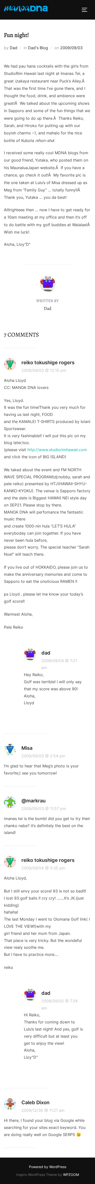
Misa (26, 748)
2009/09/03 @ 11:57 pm (43, 808)
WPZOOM (71, 1174)
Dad (13, 47)
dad (45, 653)
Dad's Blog (38, 47)
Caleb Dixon (35, 1102)
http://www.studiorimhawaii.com (57, 449)
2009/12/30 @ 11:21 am (43, 1110)
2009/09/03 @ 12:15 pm (43, 370)
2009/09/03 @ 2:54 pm (43, 755)
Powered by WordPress (47, 1167)
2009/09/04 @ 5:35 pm (43, 868)
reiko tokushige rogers (48, 362)
